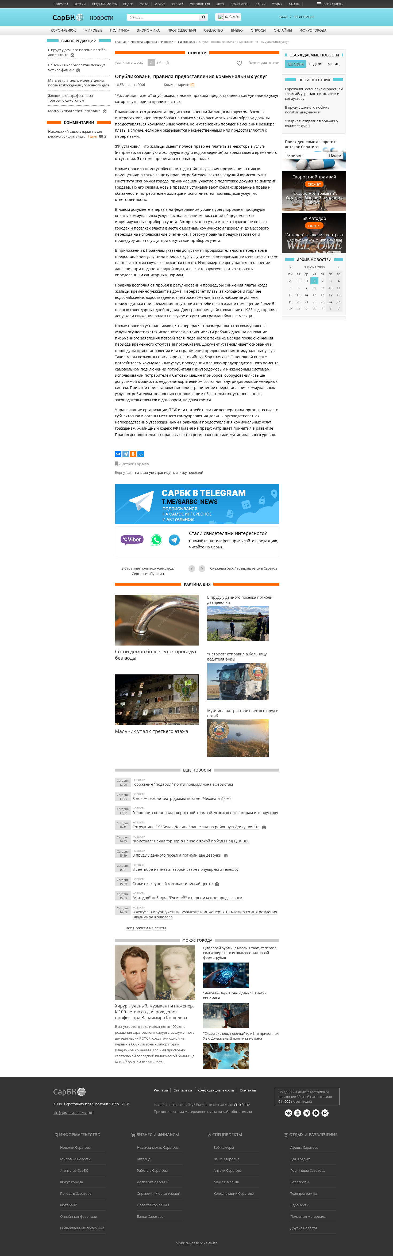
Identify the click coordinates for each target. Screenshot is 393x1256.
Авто (220, 4)
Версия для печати (264, 62)
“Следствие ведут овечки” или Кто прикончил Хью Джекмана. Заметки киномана (241, 1036)
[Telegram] (125, 454)
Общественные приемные (82, 1228)
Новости (60, 4)
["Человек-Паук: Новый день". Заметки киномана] (241, 1015)
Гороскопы (299, 1181)
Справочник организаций (158, 1193)
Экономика (148, 30)
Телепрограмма (303, 1193)
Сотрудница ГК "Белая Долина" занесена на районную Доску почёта (196, 826)
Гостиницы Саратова (307, 1170)
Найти (335, 155)
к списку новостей (188, 472)
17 (330, 294)
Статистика (183, 1090)
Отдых (277, 4)
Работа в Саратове (152, 1170)
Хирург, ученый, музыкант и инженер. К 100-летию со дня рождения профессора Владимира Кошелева (154, 1012)
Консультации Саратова (234, 1193)
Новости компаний (153, 1204)
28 (306, 308)
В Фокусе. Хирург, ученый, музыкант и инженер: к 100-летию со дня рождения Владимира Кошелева (204, 914)
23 (322, 301)
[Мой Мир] (140, 454)
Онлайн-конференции (78, 1216)
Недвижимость (104, 4)
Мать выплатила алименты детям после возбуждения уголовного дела (78, 82)
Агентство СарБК (74, 1170)
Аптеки (80, 4)
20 (298, 301)
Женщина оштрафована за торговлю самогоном (70, 98)
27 (298, 308)
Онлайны (283, 30)
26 (290, 308)
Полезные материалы (308, 1216)
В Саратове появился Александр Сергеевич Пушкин (147, 571)
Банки (260, 4)
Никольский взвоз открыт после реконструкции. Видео (75, 134)
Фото (144, 4)
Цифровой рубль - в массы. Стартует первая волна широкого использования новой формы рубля (239, 952)
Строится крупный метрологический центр (172, 883)
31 (306, 280)
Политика (119, 30)
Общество (213, 30)
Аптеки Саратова (228, 1170)
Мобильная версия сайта (196, 1242)
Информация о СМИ (70, 1112)
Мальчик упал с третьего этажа (74, 110)
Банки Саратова (150, 1216)
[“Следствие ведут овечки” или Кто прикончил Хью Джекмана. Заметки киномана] (241, 1056)
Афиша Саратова (304, 1147)
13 (298, 294)
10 (330, 287)
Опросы (258, 30)
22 (314, 301)
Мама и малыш (226, 1181)
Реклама (161, 1090)
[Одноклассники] (133, 454)
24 (330, 301)
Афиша (294, 4)
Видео (128, 4)
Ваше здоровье (226, 1158)
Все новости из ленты (146, 927)
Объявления (200, 4)
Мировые (93, 30)
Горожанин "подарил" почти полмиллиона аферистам (182, 784)
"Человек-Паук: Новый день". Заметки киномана (235, 995)
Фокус (160, 4)
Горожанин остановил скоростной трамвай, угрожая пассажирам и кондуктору (205, 812)
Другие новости (303, 1228)
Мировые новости (75, 1158)
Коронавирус (63, 30)
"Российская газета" (133, 95)
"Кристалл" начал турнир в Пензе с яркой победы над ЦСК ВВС (191, 840)
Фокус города (313, 30)
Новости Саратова (75, 1147)
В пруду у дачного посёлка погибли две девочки (176, 855)
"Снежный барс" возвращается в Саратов (243, 568)
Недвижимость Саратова (158, 1147)
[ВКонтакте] (118, 454)
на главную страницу (152, 472)
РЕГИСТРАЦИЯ (304, 17)
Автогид (143, 1158)
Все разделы (333, 4)
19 (290, 301)
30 (298, 280)
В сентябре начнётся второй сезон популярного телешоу (185, 869)
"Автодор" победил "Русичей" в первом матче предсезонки (187, 897)
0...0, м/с (231, 16)
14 (306, 294)
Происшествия (182, 30)
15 (314, 294)
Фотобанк (68, 1204)
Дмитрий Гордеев (134, 463)
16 (322, 294)
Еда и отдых (300, 1158)
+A (158, 63)
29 (290, 280)
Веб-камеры (239, 4)
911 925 (284, 1101)
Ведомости (299, 1204)
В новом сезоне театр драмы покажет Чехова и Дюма (182, 798)
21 (306, 301)
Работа (177, 4)
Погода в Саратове (75, 1193)
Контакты (248, 1090)
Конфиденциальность (216, 1090)
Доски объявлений (152, 1181)
